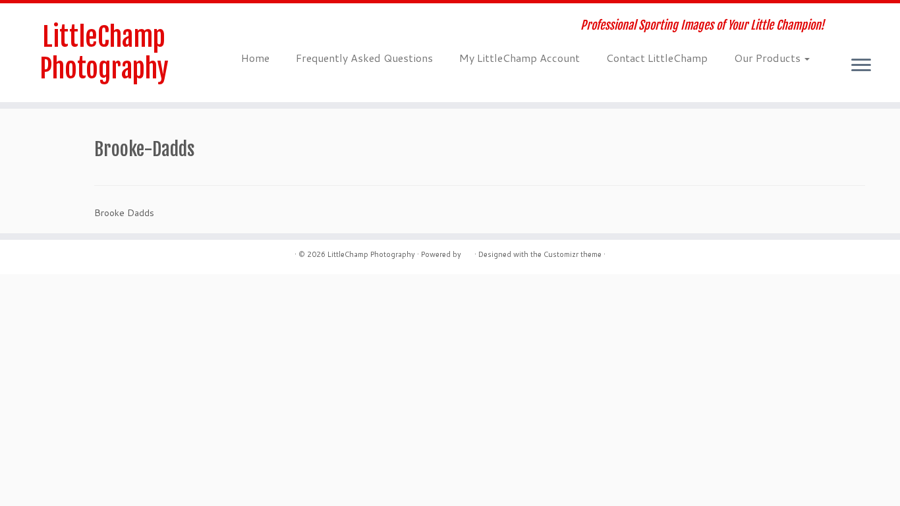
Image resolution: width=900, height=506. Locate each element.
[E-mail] (253, 27)
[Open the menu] (861, 65)
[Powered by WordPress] (467, 251)
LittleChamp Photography (104, 52)
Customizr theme (573, 254)
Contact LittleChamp (657, 57)
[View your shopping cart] (870, 18)
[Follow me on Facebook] (271, 27)
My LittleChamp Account (519, 57)
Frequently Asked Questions (364, 57)
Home (255, 57)
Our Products (768, 57)
